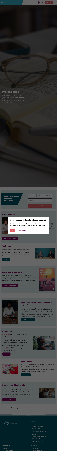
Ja (12, 230)
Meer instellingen (21, 230)
